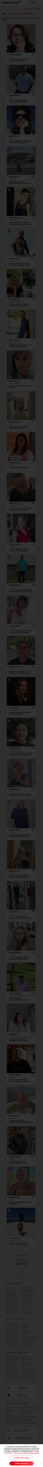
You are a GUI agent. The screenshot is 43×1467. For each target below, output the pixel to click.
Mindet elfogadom (21, 1463)
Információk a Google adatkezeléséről (26, 1453)
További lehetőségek (21, 1458)
